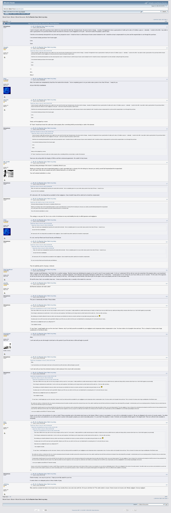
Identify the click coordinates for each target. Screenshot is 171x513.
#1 (167, 27)
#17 (167, 373)
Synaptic (5, 47)
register (21, 8)
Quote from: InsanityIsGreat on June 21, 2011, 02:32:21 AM (43, 376)
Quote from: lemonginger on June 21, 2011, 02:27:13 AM (43, 360)
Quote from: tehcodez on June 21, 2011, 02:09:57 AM (42, 131)
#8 (167, 199)
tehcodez (5, 99)
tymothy (5, 283)
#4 (167, 100)
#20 (167, 484)
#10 (167, 241)
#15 (167, 334)
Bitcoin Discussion (20, 17)
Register (23, 13)
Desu (4, 422)
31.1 (20, 11)
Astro (4, 78)
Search (14, 13)
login (17, 8)
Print (166, 21)
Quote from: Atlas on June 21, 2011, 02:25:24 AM (42, 377)
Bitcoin (13, 17)
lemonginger (7, 333)
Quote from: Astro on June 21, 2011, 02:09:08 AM (41, 186)
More (28, 13)
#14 (167, 305)
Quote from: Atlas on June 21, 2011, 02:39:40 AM (41, 425)
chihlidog (6, 484)
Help (11, 13)
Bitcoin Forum (6, 17)
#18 (167, 422)
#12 (167, 283)
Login (19, 13)
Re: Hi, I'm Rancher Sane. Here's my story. (44, 47)
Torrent (23, 11)
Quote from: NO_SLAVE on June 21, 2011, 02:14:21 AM (42, 202)
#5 (167, 128)
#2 (167, 48)
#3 (167, 79)
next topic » (165, 19)
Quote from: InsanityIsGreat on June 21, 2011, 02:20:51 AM (43, 308)
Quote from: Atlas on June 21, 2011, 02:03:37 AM (41, 50)
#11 (167, 270)
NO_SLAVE (6, 161)
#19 (167, 474)
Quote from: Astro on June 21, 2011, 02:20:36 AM (41, 244)
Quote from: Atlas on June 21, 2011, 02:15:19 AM (41, 223)
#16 (167, 357)
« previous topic (157, 19)
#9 (167, 220)
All (10, 21)
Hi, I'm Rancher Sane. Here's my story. (36, 17)
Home (7, 13)
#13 (167, 296)
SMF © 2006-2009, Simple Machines (91, 510)
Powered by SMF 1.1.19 (77, 510)
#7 (167, 183)
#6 (167, 162)
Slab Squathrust (7, 269)
